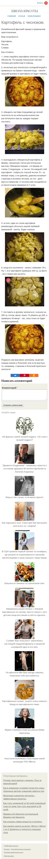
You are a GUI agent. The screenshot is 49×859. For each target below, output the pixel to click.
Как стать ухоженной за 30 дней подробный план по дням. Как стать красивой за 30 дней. (24, 806)
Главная (11, 15)
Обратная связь (9, 856)
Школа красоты (24, 11)
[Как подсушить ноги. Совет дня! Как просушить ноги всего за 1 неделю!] (24, 519)
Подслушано (34, 15)
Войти (40, 2)
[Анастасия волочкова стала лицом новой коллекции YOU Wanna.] (24, 755)
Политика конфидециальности (13, 852)
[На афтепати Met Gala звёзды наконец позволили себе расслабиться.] (24, 669)
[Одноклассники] (33, 375)
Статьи (21, 15)
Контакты (7, 849)
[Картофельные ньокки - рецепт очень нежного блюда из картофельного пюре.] (24, 697)
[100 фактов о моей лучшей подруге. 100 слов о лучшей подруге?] (24, 433)
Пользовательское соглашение (21, 849)
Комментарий (10, 387)
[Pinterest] (24, 375)
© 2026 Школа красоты (11, 846)
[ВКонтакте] (15, 375)
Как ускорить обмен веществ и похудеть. (22, 822)
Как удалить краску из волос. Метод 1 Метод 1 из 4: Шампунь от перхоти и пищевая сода (24, 829)
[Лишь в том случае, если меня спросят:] (24, 494)
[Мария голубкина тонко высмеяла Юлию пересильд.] (24, 726)
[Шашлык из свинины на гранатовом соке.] (24, 580)
